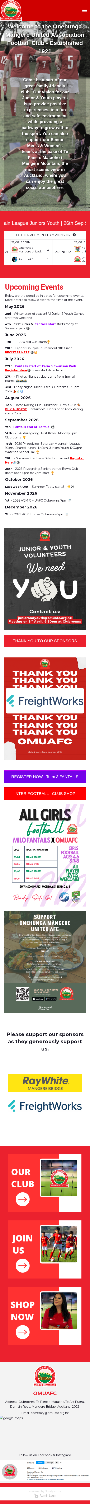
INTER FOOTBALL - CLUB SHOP (44, 793)
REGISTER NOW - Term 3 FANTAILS (45, 776)
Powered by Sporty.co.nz (45, 1491)
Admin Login (47, 1495)
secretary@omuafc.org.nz (50, 1413)
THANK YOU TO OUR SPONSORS (45, 641)
